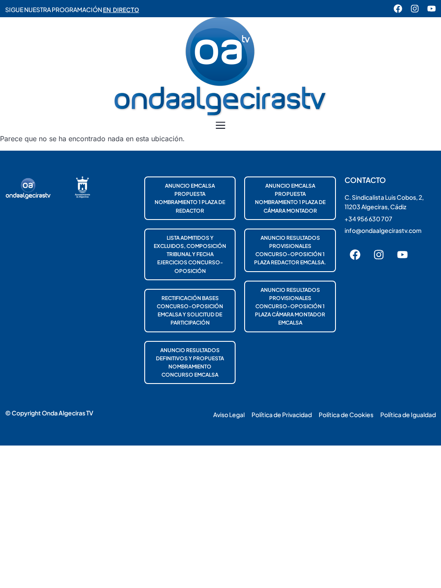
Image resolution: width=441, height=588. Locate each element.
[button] (221, 125)
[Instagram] (414, 8)
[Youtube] (431, 8)
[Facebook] (398, 8)
